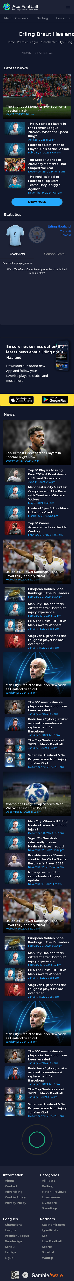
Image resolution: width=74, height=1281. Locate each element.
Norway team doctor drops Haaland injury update (44, 876)
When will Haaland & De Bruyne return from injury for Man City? (47, 759)
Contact (11, 1186)
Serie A (10, 1247)
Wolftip (47, 1258)
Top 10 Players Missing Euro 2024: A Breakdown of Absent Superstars (47, 474)
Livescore (63, 18)
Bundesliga (13, 1241)
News (26, 53)
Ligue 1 (10, 1258)
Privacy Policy (15, 1203)
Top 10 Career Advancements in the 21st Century (48, 527)
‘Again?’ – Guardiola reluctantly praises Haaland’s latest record (46, 842)
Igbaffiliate (50, 1230)
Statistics (44, 53)
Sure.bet (48, 1252)
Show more (37, 201)
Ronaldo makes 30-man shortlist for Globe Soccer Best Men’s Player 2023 (48, 859)
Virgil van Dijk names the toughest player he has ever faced (47, 640)
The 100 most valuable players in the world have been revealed (47, 706)
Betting (42, 18)
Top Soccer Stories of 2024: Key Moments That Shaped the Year (47, 164)
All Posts (48, 1181)
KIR (44, 1236)
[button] (68, 7)
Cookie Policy (15, 1197)
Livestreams (51, 1197)
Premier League (17, 1236)
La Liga (10, 1252)
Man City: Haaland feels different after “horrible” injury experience (47, 608)
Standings (50, 1208)
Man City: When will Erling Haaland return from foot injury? (48, 825)
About (9, 1181)
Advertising (13, 1192)
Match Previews (16, 18)
